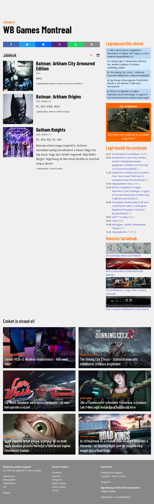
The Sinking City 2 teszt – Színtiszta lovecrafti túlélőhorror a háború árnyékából (128, 74)
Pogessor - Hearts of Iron (113, 476)
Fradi (114, 220)
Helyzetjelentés (119, 232)
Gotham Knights (50, 129)
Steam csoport (59, 483)
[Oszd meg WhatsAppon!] (76, 44)
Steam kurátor (59, 486)
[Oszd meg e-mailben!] (92, 44)
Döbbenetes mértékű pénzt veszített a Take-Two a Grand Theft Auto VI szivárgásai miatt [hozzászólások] (130, 176)
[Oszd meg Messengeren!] (43, 44)
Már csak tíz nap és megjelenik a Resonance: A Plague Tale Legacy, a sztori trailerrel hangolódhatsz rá (128, 53)
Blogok (6, 492)
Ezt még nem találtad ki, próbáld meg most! (128, 136)
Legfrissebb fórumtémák (126, 148)
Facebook (57, 472)
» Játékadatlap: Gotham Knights (49, 168)
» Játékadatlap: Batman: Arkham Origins (53, 111)
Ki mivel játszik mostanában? (126, 154)
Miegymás (106, 481)
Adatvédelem (9, 483)
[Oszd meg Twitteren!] (27, 44)
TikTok (55, 490)
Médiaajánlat (9, 479)
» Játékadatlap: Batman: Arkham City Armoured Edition (59, 83)
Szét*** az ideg (119, 217)
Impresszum (9, 476)
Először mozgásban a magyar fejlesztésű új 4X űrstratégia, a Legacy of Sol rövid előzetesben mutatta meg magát (128, 94)
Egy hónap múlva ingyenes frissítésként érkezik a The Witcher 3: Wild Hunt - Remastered (127, 83)
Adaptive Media (108, 491)
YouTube (56, 476)
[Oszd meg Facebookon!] (11, 44)
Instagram (57, 479)
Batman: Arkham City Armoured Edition (65, 65)
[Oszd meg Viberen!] (59, 44)
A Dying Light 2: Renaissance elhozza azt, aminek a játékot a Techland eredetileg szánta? (126, 64)
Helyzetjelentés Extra (122, 183)
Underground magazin (112, 472)
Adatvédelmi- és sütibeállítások (116, 497)
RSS (5, 486)
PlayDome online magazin (17, 466)
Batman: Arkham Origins (58, 96)
